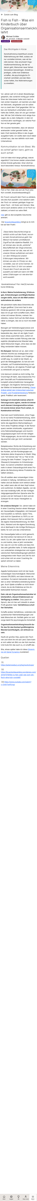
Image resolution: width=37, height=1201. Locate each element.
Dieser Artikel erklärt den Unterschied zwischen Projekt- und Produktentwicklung (18, 390)
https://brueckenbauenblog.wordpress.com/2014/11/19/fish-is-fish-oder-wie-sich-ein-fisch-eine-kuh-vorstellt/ (18, 674)
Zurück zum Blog (11, 15)
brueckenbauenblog (13, 222)
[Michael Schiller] (3, 37)
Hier (2, 215)
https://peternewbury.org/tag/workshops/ (17, 665)
